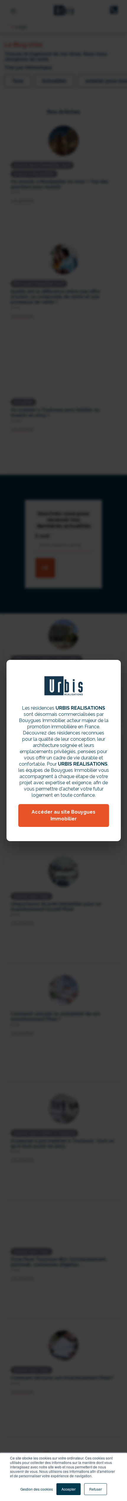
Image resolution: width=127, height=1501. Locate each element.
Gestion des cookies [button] (36, 1489)
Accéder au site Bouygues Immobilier (63, 815)
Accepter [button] (68, 1489)
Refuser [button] (95, 1489)
